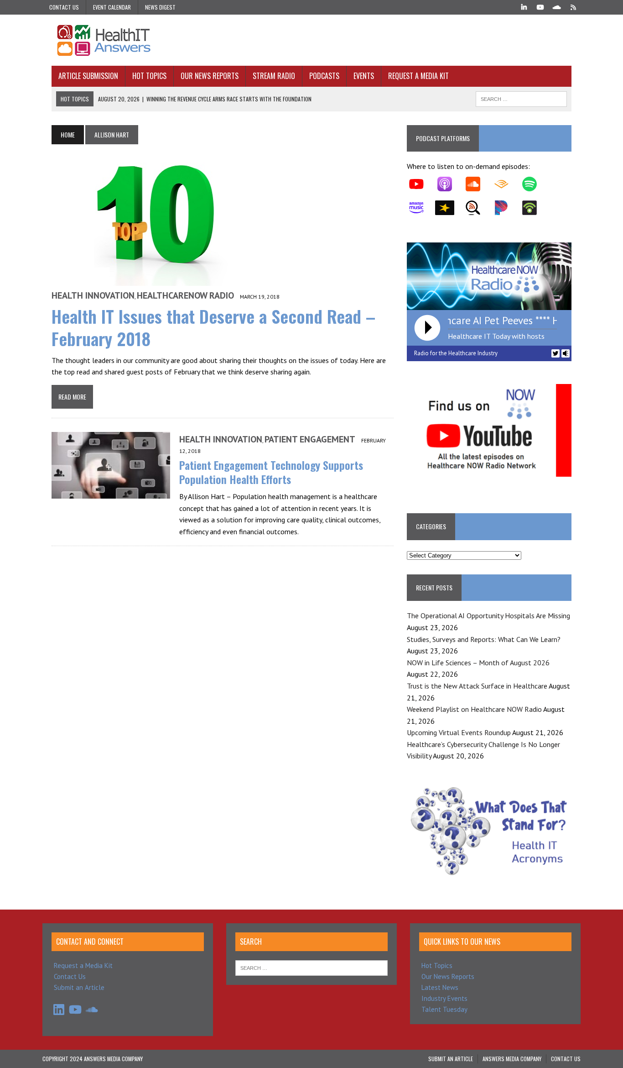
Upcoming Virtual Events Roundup (459, 732)
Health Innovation (93, 295)
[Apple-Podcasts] (449, 184)
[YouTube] (540, 6)
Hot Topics (149, 75)
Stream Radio (274, 75)
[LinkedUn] (524, 6)
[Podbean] (534, 207)
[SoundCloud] (557, 6)
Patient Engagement (310, 439)
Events (363, 75)
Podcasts (324, 75)
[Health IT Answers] (311, 40)
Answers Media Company (512, 1059)
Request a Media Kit (418, 75)
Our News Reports (210, 75)
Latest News (439, 987)
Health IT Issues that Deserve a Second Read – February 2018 (213, 327)
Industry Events (444, 998)
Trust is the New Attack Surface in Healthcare (477, 685)
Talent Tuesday (444, 1009)
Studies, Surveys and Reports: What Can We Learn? (484, 639)
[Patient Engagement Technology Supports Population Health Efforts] (111, 492)
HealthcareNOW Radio (185, 295)
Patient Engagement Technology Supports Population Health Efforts (271, 472)
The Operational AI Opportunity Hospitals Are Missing (488, 615)
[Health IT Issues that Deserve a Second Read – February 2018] (161, 279)
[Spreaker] (449, 207)
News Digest (160, 7)
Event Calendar (112, 7)
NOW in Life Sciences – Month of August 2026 (478, 662)
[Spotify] (534, 184)
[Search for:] (311, 967)
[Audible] (506, 184)
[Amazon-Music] (421, 207)
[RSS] (573, 6)
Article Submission (88, 75)
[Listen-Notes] (477, 207)
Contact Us (64, 7)
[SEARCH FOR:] (521, 97)
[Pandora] (506, 207)
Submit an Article (79, 987)
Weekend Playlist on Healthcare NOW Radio (474, 709)
